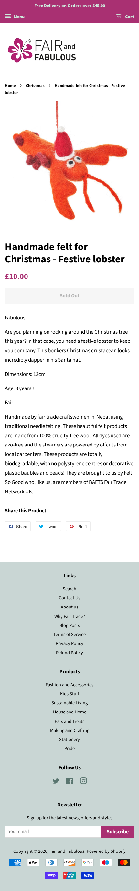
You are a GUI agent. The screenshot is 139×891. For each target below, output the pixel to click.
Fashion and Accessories (69, 684)
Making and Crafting (69, 730)
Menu (19, 17)
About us (69, 607)
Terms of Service (69, 634)
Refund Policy (69, 652)
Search (69, 588)
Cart (129, 17)
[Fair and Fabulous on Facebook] (69, 782)
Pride (69, 748)
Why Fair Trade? (69, 616)
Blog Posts (69, 625)
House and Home (69, 712)
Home (10, 85)
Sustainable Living (69, 703)
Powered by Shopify (106, 851)
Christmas (35, 85)
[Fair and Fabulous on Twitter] (55, 782)
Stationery (69, 739)
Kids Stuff (69, 693)
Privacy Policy (69, 643)
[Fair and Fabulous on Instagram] (83, 782)
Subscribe (118, 831)
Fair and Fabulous (66, 851)
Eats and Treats (69, 721)
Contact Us (69, 598)
